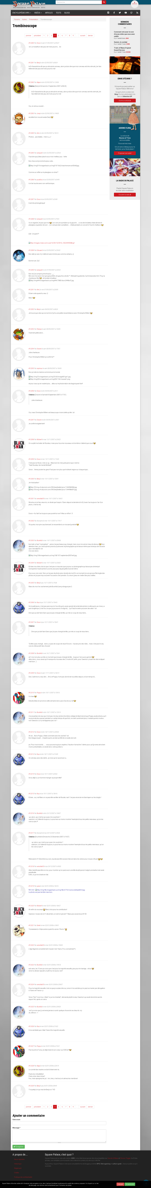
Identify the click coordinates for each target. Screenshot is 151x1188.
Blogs (67, 13)
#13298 (31, 439)
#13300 (31, 479)
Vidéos (37, 13)
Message (16, 1128)
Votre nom (16, 1119)
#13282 (31, 82)
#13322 (31, 945)
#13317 (31, 833)
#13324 (31, 984)
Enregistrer (19, 1147)
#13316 (31, 813)
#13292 (31, 309)
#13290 (31, 270)
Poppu (39, 693)
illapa (38, 82)
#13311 (31, 712)
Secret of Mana (113, 1158)
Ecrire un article (124, 100)
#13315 (31, 794)
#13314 (31, 774)
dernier (90, 35)
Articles (49, 13)
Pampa (39, 329)
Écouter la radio (124, 195)
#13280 (31, 43)
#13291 (31, 290)
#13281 (31, 63)
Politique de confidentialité (23, 1177)
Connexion (134, 3)
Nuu (38, 602)
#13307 (31, 622)
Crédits (16, 1173)
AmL (38, 133)
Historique (17, 1164)
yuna (38, 886)
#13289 (31, 250)
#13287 (31, 199)
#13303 (31, 540)
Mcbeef (39, 439)
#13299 (31, 459)
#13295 (31, 368)
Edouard (39, 250)
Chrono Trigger (125, 1158)
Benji (38, 63)
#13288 (31, 219)
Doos (38, 43)
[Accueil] (32, 4)
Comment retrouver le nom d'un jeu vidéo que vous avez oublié (124, 34)
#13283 (31, 113)
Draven (39, 349)
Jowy (38, 113)
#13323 (31, 965)
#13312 (31, 732)
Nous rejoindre (19, 1159)
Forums (17, 19)
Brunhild (39, 540)
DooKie (128, 52)
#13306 (31, 602)
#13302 (31, 521)
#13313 (31, 754)
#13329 (31, 1086)
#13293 (31, 329)
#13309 (31, 673)
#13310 (31, 693)
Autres (24, 19)
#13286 (31, 180)
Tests (58, 13)
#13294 (31, 349)
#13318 (31, 866)
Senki (38, 925)
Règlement (17, 1168)
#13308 (31, 653)
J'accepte (120, 1184)
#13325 (31, 1007)
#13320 (31, 906)
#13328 (31, 1066)
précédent (37, 35)
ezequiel (39, 153)
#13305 (31, 583)
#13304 (31, 563)
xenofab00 (40, 498)
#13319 (31, 886)
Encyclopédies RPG (21, 13)
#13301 (31, 498)
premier (28, 35)
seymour (40, 368)
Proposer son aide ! (125, 153)
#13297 (31, 420)
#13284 (31, 133)
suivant (82, 35)
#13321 (31, 925)
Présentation (33, 19)
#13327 (31, 1046)
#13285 (31, 153)
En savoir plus (130, 1184)
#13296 (31, 391)
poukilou (39, 180)
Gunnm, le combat (120, 42)
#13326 (31, 1026)
